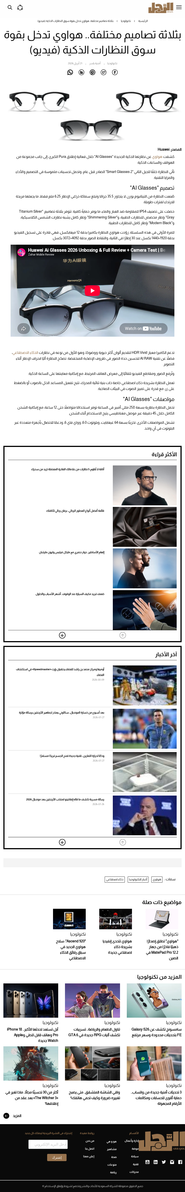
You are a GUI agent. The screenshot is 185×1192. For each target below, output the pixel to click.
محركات (134, 1172)
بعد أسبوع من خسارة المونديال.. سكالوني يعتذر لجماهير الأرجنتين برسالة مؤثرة (61, 712)
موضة (135, 1148)
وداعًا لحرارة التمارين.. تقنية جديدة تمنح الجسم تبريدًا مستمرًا (72, 755)
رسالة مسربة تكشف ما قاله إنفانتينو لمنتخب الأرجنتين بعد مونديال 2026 (65, 799)
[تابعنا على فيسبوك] (180, 1162)
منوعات (111, 1164)
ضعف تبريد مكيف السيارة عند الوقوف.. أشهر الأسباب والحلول (70, 594)
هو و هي (111, 1141)
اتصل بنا (89, 1148)
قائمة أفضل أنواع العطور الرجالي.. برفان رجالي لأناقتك (75, 510)
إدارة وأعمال (132, 1140)
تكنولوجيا (126, 21)
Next (62, 635)
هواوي (156, 157)
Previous (122, 635)
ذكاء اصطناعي (114, 879)
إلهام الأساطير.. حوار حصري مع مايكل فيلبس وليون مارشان (71, 552)
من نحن (90, 1140)
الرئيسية (143, 21)
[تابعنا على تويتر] (164, 1162)
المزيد (16, 1116)
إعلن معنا (88, 1156)
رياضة (113, 1172)
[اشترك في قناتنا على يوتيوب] (147, 1162)
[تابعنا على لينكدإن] (155, 1162)
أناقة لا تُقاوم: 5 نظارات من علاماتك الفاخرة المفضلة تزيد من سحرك (67, 469)
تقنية (136, 1164)
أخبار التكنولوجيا (138, 879)
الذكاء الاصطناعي (25, 352)
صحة (113, 1157)
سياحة (135, 1156)
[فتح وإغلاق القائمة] (179, 7)
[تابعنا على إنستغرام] (172, 1162)
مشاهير (111, 1149)
